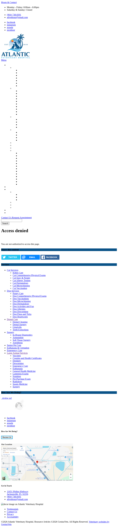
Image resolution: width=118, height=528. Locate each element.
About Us (11, 189)
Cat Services (18, 67)
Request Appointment (22, 217)
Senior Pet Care (20, 143)
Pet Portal (11, 187)
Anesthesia (23, 140)
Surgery (16, 130)
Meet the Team (19, 192)
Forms (10, 212)
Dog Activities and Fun (29, 104)
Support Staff (24, 197)
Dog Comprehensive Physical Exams (35, 93)
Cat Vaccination (25, 85)
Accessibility (13, 517)
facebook (11, 22)
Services (11, 65)
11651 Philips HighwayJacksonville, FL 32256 (17, 492)
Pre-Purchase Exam (27, 176)
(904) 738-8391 (14, 15)
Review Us (6, 437)
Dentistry (22, 158)
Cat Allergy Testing (27, 78)
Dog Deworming (26, 109)
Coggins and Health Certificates (32, 155)
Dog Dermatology (26, 101)
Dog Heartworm (25, 114)
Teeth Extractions (26, 127)
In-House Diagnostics (28, 132)
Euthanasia (23, 166)
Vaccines (22, 153)
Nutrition (22, 174)
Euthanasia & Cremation (24, 145)
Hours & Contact (9, 2)
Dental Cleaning (25, 119)
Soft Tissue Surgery (27, 137)
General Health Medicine (29, 168)
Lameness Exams (26, 171)
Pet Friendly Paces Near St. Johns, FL (30, 207)
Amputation (23, 135)
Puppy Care (23, 91)
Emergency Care (20, 148)
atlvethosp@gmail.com (17, 17)
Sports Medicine (25, 181)
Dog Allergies (24, 106)
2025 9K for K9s (20, 205)
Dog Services (19, 88)
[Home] (15, 57)
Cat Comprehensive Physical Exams (34, 73)
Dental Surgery (25, 122)
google (10, 27)
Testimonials (12, 509)
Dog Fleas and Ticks (27, 111)
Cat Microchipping (27, 83)
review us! (7, 398)
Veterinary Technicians (28, 200)
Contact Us (6, 217)
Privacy (10, 514)
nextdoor (11, 30)
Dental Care (18, 117)
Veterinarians (24, 194)
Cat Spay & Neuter (27, 75)
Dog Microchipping (27, 98)
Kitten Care (23, 70)
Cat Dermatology (26, 80)
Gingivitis (22, 124)
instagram (11, 25)
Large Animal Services (23, 150)
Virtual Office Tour (21, 202)
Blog (9, 210)
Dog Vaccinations (26, 96)
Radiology (23, 179)
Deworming (23, 161)
